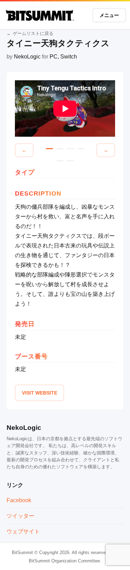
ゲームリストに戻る (33, 33)
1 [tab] (49, 148)
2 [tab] (60, 148)
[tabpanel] (65, 108)
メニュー (109, 15)
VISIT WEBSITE (39, 393)
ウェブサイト (23, 531)
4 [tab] (80, 148)
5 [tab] (60, 160)
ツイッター (20, 516)
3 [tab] (70, 148)
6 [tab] (70, 160)
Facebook (19, 500)
